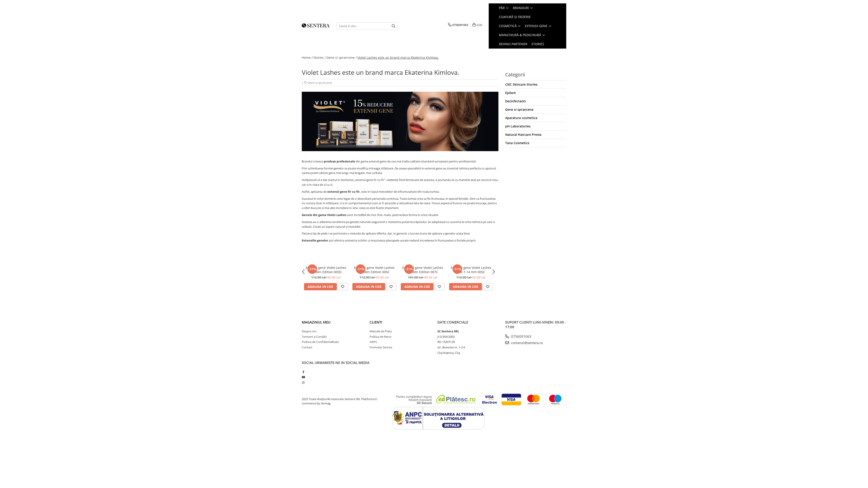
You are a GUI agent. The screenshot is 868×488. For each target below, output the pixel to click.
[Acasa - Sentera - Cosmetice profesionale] (316, 26)
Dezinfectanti (515, 101)
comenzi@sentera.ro (526, 342)
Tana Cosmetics (517, 143)
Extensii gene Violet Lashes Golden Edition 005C (374, 269)
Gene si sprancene (320, 83)
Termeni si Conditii (314, 337)
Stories (537, 44)
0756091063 (520, 336)
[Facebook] (303, 372)
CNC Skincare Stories (521, 84)
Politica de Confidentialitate (320, 342)
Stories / (319, 57)
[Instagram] (303, 382)
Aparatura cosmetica (521, 118)
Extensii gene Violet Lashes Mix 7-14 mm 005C (471, 269)
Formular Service (381, 347)
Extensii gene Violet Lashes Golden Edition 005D (326, 269)
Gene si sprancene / (341, 57)
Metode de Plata (381, 331)
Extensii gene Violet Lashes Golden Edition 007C (422, 269)
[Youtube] (303, 377)
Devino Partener (513, 44)
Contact (307, 347)
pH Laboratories (518, 126)
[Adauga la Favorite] (342, 286)
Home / (307, 57)
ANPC (373, 342)
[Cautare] (393, 26)
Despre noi (309, 331)
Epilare (510, 93)
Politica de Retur (381, 337)
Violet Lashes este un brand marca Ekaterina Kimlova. (398, 57)
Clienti (376, 322)
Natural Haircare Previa (523, 134)
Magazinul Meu (316, 322)
